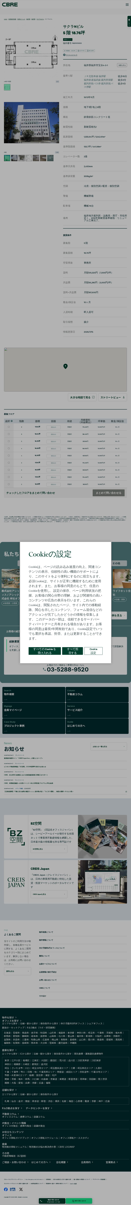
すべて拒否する (72, 650)
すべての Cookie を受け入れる (44, 650)
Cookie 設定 (93, 650)
